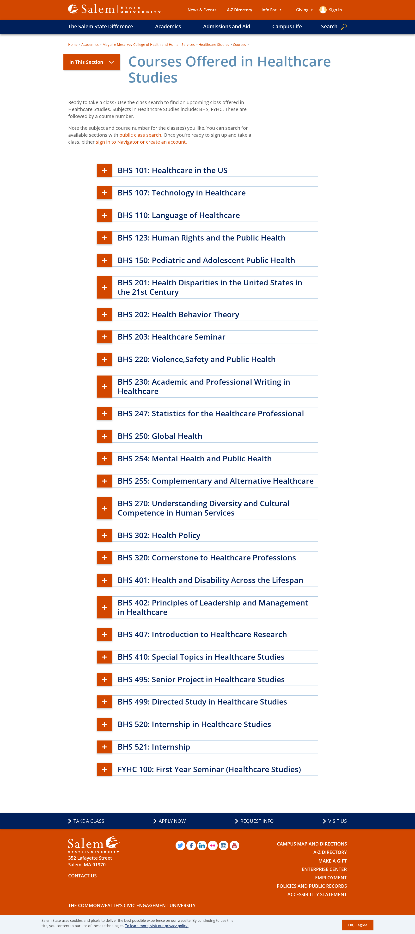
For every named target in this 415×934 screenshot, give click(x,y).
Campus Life (287, 26)
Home (73, 44)
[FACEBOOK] (191, 845)
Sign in (335, 9)
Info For (269, 9)
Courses (239, 44)
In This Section (86, 62)
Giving (302, 9)
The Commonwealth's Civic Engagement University (131, 905)
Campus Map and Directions (312, 844)
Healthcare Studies (214, 44)
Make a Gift (332, 861)
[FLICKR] (213, 845)
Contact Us (82, 876)
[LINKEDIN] (202, 845)
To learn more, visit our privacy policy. (157, 925)
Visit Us (337, 821)
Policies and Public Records (312, 886)
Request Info (257, 821)
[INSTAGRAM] (223, 845)
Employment (331, 878)
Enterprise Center (324, 869)
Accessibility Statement (317, 894)
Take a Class (88, 821)
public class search (140, 135)
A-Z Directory (239, 9)
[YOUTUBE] (234, 845)
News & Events (202, 9)
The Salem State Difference (100, 26)
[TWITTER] (180, 845)
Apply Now (172, 821)
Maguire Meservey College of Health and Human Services (149, 44)
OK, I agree (357, 924)
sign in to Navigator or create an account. (141, 142)
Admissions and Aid (226, 26)
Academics (168, 26)
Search (329, 26)
